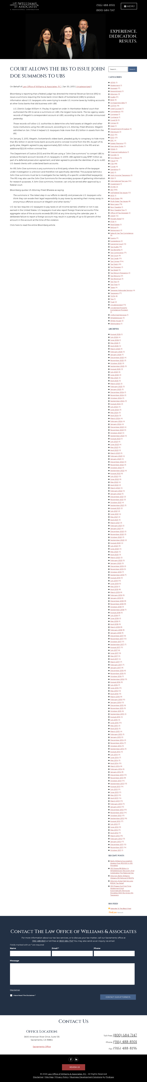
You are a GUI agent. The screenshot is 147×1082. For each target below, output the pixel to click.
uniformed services (118, 315)
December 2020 (117, 531)
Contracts (114, 117)
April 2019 (114, 589)
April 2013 (114, 798)
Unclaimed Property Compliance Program (119, 309)
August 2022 (115, 473)
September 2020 (117, 540)
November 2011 (116, 847)
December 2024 (117, 392)
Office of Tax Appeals (119, 213)
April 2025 (114, 381)
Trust (112, 302)
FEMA (112, 149)
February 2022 (116, 491)
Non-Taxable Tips (117, 210)
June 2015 (114, 723)
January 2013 (115, 807)
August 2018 (115, 613)
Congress (114, 114)
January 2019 (115, 598)
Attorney (114, 94)
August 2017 (115, 647)
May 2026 (114, 343)
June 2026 (114, 340)
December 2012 (117, 810)
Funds (112, 167)
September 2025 (117, 366)
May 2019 (114, 586)
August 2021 (115, 508)
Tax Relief (114, 270)
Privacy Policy (62, 1077)
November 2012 (116, 813)
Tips (112, 299)
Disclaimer (15, 990)
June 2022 (114, 479)
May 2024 (114, 413)
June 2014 (114, 758)
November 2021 (116, 500)
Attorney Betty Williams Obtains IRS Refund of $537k (122, 877)
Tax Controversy (116, 253)
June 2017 (114, 653)
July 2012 (114, 824)
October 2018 (115, 607)
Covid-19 (113, 120)
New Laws (114, 204)
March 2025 (115, 384)
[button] (129, 6)
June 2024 (114, 410)
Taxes (112, 287)
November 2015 (116, 708)
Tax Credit (114, 258)
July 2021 (114, 511)
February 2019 (116, 595)
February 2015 (116, 734)
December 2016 (117, 671)
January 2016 (115, 702)
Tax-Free (114, 285)
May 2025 (114, 378)
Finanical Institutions (118, 152)
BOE (112, 100)
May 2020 (114, 552)
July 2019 (114, 581)
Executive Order (117, 146)
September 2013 (117, 784)
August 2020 (115, 543)
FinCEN (113, 155)
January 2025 (115, 389)
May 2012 (114, 830)
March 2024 (115, 418)
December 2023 (117, 427)
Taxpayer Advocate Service (121, 290)
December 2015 (117, 705)
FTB (112, 164)
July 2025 (114, 372)
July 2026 (114, 337)
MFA (112, 196)
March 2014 (115, 766)
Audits (112, 97)
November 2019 (117, 569)
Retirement (115, 230)
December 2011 (116, 844)
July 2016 (114, 685)
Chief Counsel (116, 109)
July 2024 (114, 407)
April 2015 (114, 729)
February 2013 (116, 804)
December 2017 (117, 636)
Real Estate (115, 225)
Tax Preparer (115, 267)
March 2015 (115, 731)
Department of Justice (119, 129)
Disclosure (114, 132)
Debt (112, 126)
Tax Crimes (114, 261)
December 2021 (117, 497)
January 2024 (115, 424)
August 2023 (115, 439)
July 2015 (114, 720)
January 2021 (115, 529)
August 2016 (115, 682)
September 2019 (117, 575)
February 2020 (116, 560)
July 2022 (114, 476)
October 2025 (116, 363)
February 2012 (116, 839)
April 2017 (114, 659)
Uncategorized (83, 86)
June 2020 (114, 549)
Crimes (113, 123)
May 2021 (114, 517)
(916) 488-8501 (105, 5)
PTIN (112, 222)
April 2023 (114, 450)
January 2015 (115, 737)
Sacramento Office (42, 1047)
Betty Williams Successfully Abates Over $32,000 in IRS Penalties (121, 863)
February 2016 (116, 700)
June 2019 (114, 584)
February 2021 (116, 526)
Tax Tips (113, 282)
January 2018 (115, 633)
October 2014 (115, 746)
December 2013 (117, 775)
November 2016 (116, 673)
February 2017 (116, 665)
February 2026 (116, 352)
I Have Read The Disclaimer (24, 995)
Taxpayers (114, 293)
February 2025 (116, 387)
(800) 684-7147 (105, 10)
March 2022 (115, 488)
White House (115, 321)
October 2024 (116, 398)
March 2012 (115, 836)
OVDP (112, 216)
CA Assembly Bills (117, 103)
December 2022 (117, 462)
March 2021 (115, 523)
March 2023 (115, 453)
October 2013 (115, 781)
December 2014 (117, 740)
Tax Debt (114, 264)
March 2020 (115, 558)
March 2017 (115, 662)
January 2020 (115, 563)
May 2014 (114, 760)
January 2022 (115, 494)
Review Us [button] (75, 1067)
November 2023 (117, 430)
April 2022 (114, 485)
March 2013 (115, 801)
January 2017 (115, 668)
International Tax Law (119, 181)
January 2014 (115, 772)
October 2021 (115, 502)
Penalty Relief (115, 219)
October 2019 (115, 572)
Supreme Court (116, 244)
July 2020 (114, 546)
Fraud (112, 161)
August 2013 (115, 786)
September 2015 (117, 714)
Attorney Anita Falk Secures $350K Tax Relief (121, 882)
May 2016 (114, 691)
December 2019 (117, 566)
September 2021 (117, 505)
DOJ (112, 135)
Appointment (115, 91)
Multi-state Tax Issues (119, 201)
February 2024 (116, 421)
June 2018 (114, 618)
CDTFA (113, 106)
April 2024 (114, 415)
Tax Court (114, 256)
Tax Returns (115, 276)
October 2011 (115, 850)
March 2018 (115, 627)
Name (13, 948)
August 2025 (115, 369)
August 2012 (115, 821)
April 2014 (114, 763)
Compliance (115, 111)
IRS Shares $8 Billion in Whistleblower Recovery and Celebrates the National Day (122, 870)
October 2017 (115, 642)
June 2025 (114, 375)
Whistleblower (116, 318)
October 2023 (116, 433)
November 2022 (117, 465)
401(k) (112, 82)
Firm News (114, 158)
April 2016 (114, 694)
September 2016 (117, 679)
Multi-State (114, 198)
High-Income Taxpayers (120, 175)
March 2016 (115, 697)
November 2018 (117, 604)
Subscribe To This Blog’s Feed (120, 908)
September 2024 (117, 401)
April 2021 (114, 520)
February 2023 (116, 456)
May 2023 (114, 447)
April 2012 (114, 833)
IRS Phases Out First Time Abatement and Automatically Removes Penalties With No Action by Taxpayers (121, 890)
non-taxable (115, 207)
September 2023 (117, 436)
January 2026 (115, 355)
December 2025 (117, 358)
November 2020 (117, 534)
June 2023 (114, 444)
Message (14, 961)
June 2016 (114, 688)
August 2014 (115, 752)
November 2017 (116, 639)
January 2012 (115, 842)
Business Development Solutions (86, 1077)
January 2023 (115, 459)
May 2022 (114, 482)
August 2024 (115, 404)
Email (55, 948)
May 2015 (114, 726)
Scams (113, 238)
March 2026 (115, 349)
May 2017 (114, 656)
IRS (111, 190)
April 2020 (114, 555)
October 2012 (115, 815)
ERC (112, 140)
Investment (115, 184)
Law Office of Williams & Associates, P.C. (42, 86)
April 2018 (114, 624)
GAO (112, 172)
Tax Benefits (115, 250)
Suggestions (115, 241)
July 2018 (114, 615)
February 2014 (116, 769)
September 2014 (117, 749)
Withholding (115, 324)
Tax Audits (114, 247)
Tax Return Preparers (119, 273)
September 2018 (117, 610)
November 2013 (116, 778)
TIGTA (112, 296)
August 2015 (115, 717)
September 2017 (117, 644)
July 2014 (114, 755)
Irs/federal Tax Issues (119, 193)
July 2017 (114, 650)
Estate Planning (116, 143)
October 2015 (115, 711)
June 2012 (114, 827)
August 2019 (115, 578)
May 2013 (114, 795)
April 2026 (114, 346)
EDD (112, 138)
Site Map (49, 1077)
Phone (97, 948)
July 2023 (114, 442)
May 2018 (114, 621)
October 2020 (116, 537)
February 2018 (116, 630)
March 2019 (115, 592)
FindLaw (110, 1077)
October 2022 (116, 468)
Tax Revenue (115, 279)
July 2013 (114, 789)
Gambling (114, 169)
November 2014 (117, 743)
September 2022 (117, 471)
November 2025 (117, 360)
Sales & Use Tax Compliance (121, 233)
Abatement (115, 85)
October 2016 (115, 676)
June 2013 (114, 792)
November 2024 (117, 395)
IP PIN (113, 187)
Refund (113, 227)
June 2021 (114, 514)
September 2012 (117, 818)
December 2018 (117, 601)
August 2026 (115, 334)
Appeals (113, 88)
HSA (112, 178)
